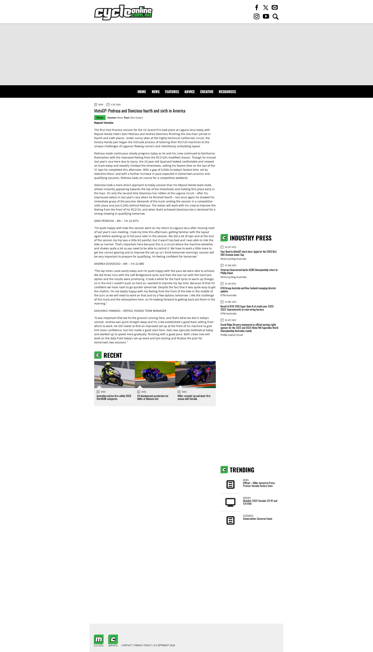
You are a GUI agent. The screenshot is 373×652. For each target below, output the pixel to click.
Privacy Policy (143, 645)
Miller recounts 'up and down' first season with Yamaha (194, 397)
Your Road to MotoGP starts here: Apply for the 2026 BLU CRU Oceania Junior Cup (248, 253)
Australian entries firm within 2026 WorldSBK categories (114, 397)
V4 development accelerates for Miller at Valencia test (152, 397)
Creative (206, 91)
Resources (227, 91)
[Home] (123, 12)
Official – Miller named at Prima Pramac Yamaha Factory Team (259, 484)
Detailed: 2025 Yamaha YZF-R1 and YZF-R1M (260, 502)
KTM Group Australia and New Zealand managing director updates (248, 289)
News (155, 91)
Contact (126, 645)
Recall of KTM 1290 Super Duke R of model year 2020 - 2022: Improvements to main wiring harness (247, 307)
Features (172, 91)
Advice (189, 91)
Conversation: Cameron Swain (257, 518)
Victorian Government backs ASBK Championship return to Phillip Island (249, 271)
